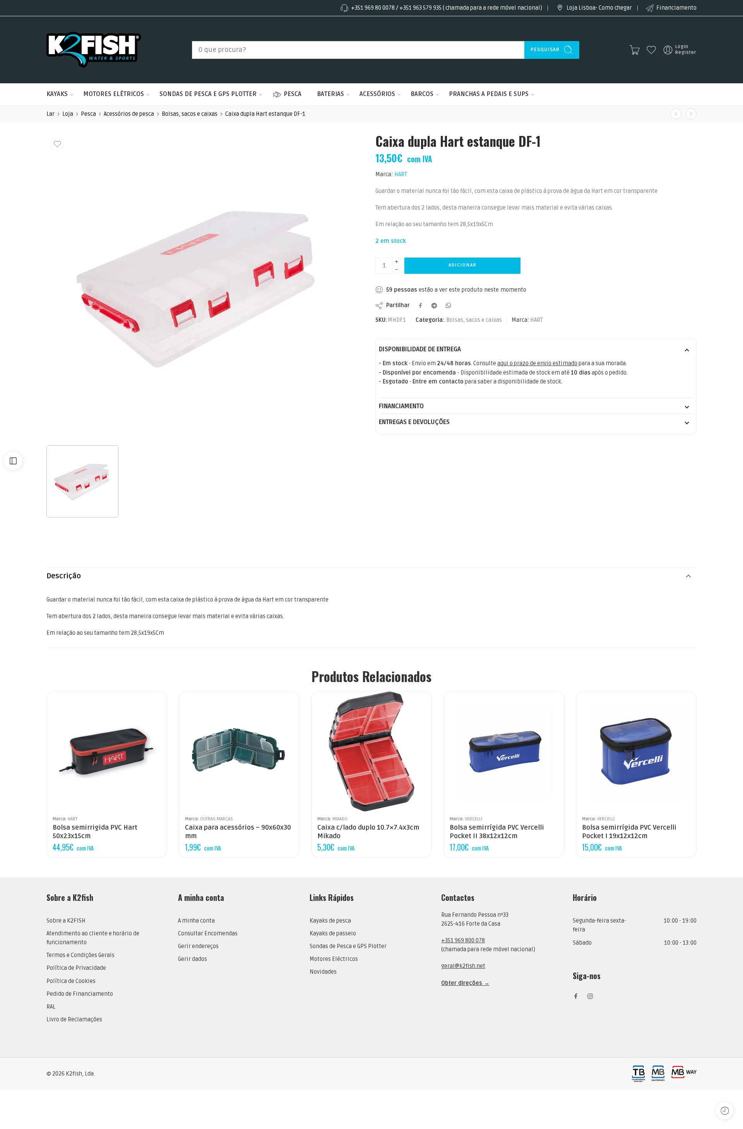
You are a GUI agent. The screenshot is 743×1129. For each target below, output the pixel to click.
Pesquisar (545, 49)
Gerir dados (192, 959)
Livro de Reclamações (74, 1019)
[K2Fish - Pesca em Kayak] (93, 50)
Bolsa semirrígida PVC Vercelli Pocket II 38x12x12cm (497, 832)
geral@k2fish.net (463, 966)
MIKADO (340, 818)
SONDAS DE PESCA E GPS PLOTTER (208, 94)
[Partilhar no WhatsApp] (448, 305)
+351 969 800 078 (463, 940)
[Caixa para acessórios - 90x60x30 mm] (239, 751)
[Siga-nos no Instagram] (590, 996)
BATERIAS (330, 94)
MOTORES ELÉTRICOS (113, 94)
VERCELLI (473, 818)
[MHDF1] (199, 287)
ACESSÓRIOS (377, 94)
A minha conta (196, 921)
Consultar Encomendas (208, 933)
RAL (50, 1007)
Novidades (323, 972)
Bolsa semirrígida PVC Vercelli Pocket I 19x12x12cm (629, 832)
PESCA (292, 94)
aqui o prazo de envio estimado (537, 363)
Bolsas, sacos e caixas (189, 114)
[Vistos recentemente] (724, 1110)
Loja (67, 114)
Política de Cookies (71, 981)
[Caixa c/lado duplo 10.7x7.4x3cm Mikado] (691, 114)
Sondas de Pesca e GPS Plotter (348, 946)
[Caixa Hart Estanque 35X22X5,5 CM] (675, 114)
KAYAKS (57, 94)
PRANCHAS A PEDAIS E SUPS (489, 94)
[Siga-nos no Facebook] (576, 996)
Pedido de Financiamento (79, 994)
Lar (50, 114)
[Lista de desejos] (57, 144)
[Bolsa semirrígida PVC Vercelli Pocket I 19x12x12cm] (636, 751)
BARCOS (422, 94)
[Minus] (396, 270)
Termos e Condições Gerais (80, 955)
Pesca (88, 114)
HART (400, 174)
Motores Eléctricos (334, 959)
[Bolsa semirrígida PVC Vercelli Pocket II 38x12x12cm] (504, 751)
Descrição (63, 576)
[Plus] (396, 262)
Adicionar (463, 265)
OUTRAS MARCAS (216, 818)
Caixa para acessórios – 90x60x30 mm (238, 832)
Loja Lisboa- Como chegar (599, 8)
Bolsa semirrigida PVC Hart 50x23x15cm (95, 832)
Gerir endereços (198, 946)
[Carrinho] (634, 50)
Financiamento (676, 8)
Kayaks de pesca (330, 921)
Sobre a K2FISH (66, 921)
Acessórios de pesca (129, 114)
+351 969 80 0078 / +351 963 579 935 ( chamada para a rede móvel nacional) (446, 8)
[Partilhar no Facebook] (420, 305)
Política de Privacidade (76, 968)
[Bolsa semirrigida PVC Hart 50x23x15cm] (107, 751)
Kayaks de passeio (333, 933)
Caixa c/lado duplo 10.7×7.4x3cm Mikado (368, 832)
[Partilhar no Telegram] (434, 305)
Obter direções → (465, 983)
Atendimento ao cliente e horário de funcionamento (92, 938)
